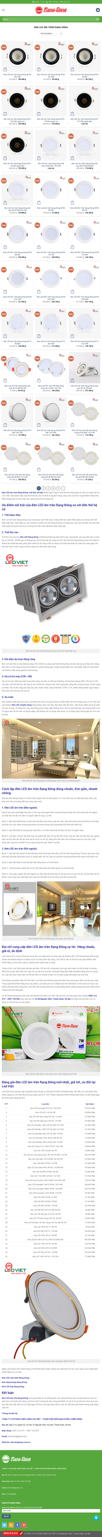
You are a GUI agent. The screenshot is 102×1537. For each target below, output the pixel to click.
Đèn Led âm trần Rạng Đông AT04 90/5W (51, 209)
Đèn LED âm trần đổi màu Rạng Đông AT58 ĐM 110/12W (84, 431)
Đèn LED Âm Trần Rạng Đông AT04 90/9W (17, 253)
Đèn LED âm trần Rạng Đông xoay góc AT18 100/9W (84, 387)
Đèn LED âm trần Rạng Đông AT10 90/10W (51, 342)
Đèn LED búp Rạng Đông (13, 1386)
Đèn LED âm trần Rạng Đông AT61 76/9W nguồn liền (17, 165)
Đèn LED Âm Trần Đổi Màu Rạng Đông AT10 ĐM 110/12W (51, 387)
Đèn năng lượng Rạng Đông (14, 1382)
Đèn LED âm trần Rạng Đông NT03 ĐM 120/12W (17, 431)
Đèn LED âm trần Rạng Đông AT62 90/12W (17, 76)
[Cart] (98, 10)
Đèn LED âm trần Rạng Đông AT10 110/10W (84, 342)
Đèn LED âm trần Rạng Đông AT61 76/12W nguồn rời (17, 120)
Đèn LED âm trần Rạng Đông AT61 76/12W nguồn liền (84, 120)
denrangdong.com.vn (20, 1442)
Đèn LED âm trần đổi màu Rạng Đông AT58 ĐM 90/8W (84, 476)
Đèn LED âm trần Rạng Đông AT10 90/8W (17, 342)
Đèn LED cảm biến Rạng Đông (15, 1378)
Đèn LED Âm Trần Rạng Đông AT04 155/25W (84, 298)
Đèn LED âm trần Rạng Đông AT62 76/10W (51, 76)
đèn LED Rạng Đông (29, 537)
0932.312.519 (10, 1533)
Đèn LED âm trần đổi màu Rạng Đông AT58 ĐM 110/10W (17, 476)
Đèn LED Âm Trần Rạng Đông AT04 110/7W (51, 253)
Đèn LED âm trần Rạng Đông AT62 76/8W (84, 76)
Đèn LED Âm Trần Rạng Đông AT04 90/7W (84, 209)
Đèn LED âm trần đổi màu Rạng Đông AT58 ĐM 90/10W (51, 476)
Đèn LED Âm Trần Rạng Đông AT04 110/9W (84, 253)
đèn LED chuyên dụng (22, 705)
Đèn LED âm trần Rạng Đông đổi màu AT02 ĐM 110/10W (51, 165)
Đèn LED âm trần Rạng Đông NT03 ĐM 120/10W (51, 431)
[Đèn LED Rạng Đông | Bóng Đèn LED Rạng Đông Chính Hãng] (51, 10)
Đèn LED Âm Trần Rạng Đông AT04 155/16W (51, 298)
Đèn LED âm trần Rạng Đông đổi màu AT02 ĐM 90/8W (85, 165)
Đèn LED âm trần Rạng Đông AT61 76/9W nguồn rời (51, 120)
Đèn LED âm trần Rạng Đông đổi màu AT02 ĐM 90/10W (17, 209)
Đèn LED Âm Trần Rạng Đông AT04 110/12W (17, 298)
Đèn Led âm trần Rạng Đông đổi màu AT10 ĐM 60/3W (17, 387)
